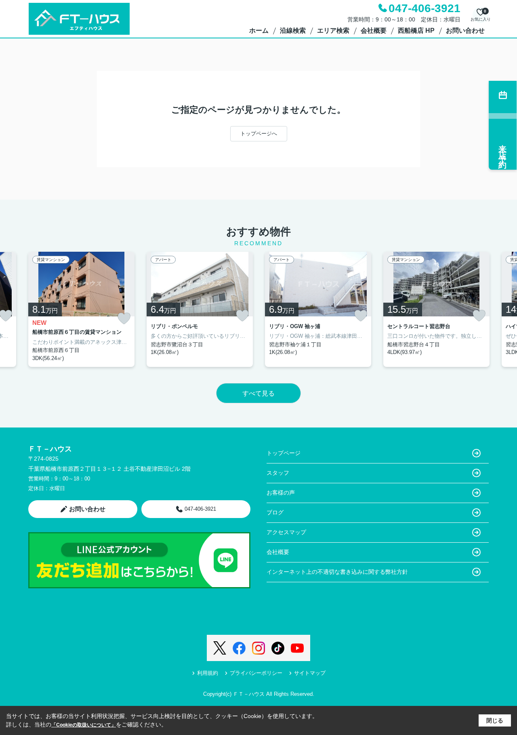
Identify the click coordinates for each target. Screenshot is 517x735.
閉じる (494, 720)
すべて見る (258, 393)
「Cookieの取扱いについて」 (83, 725)
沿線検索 (293, 30)
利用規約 (207, 673)
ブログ (275, 512)
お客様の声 (281, 492)
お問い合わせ (465, 30)
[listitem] (81, 309)
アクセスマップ (286, 532)
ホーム (259, 30)
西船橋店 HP (416, 30)
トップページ (284, 453)
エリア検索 (333, 30)
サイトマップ (310, 673)
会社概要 (374, 30)
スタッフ (278, 473)
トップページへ (258, 134)
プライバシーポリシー (256, 673)
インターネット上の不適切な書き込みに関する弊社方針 (337, 572)
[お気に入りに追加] (124, 319)
